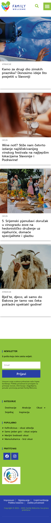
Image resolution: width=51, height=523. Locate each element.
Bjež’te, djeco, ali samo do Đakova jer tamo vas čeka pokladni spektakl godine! (22, 301)
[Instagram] (14, 456)
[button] (47, 6)
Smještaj (9, 412)
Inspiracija (24, 412)
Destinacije (10, 407)
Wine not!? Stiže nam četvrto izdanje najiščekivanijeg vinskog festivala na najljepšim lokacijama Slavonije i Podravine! (25, 152)
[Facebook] (6, 456)
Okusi (5, 140)
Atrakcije (6, 64)
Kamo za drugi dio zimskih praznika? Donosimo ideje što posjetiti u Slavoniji (24, 73)
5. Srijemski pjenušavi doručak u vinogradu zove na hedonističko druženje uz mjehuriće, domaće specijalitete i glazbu (25, 228)
